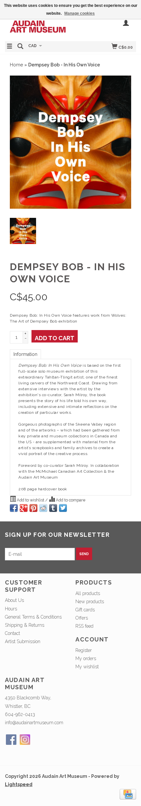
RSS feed (84, 626)
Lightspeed (18, 784)
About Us (14, 600)
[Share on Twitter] (63, 508)
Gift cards (85, 609)
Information (25, 354)
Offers (81, 618)
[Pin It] (33, 508)
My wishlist (87, 666)
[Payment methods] (128, 793)
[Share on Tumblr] (53, 508)
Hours (11, 608)
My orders (85, 658)
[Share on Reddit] (43, 508)
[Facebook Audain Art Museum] (11, 739)
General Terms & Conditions (33, 617)
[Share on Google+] (24, 508)
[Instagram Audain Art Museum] (25, 739)
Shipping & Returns (24, 625)
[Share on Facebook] (14, 508)
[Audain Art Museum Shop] (38, 25)
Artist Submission (22, 641)
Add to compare (70, 500)
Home (16, 64)
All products (87, 593)
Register (83, 650)
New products (89, 601)
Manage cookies (79, 13)
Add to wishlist (30, 500)
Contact (12, 633)
